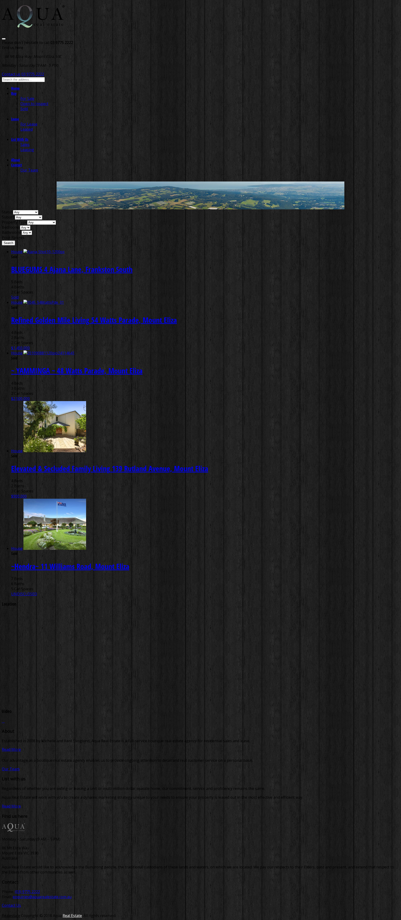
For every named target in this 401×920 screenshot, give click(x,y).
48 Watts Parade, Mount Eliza (76, 371)
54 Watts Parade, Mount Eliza (94, 320)
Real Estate (72, 915)
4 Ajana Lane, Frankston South (72, 269)
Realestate (11, 915)
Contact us (11, 74)
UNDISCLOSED (24, 594)
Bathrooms (12, 232)
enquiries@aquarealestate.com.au (42, 896)
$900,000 (19, 496)
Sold (24, 108)
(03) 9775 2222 (27, 891)
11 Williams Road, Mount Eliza (70, 566)
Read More (11, 749)
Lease (15, 119)
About (15, 159)
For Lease (28, 124)
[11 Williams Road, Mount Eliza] (54, 548)
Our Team (29, 170)
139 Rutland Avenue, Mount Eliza (109, 468)
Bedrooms (11, 227)
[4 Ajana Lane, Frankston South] (44, 251)
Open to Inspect (34, 103)
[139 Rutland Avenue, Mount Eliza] (54, 450)
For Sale (27, 98)
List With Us (19, 139)
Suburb (8, 217)
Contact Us (11, 905)
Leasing (27, 149)
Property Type (14, 222)
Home (15, 88)
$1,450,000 (20, 347)
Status (7, 211)
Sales (24, 144)
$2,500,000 (20, 398)
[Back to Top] (3, 721)
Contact (16, 165)
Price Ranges (13, 237)
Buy (13, 93)
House (17, 251)
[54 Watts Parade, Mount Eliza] (43, 302)
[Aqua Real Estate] (33, 25)
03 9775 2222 (32, 74)
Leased (26, 129)
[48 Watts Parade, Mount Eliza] (48, 353)
